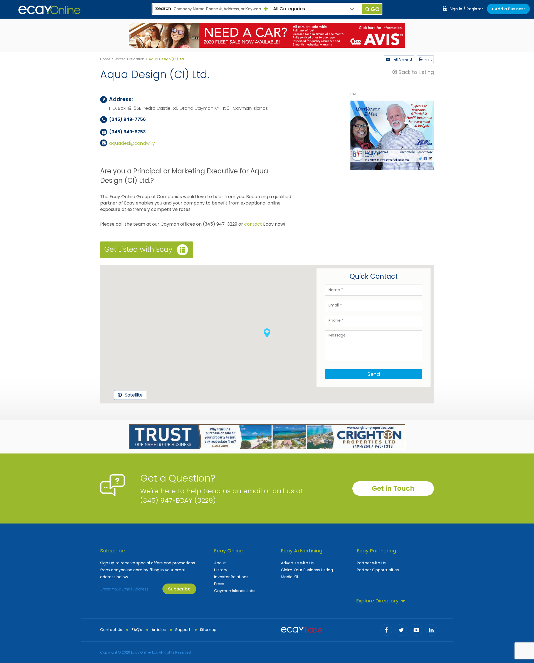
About (220, 563)
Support (183, 629)
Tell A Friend (401, 59)
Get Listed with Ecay (138, 249)
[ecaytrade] (301, 629)
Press (219, 584)
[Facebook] (386, 630)
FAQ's (137, 629)
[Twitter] (401, 630)
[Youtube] (416, 630)
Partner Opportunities (378, 570)
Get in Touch (393, 488)
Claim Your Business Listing (307, 570)
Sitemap (208, 629)
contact (253, 224)
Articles (159, 629)
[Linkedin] (431, 630)
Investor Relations (231, 577)
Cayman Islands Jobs (234, 591)
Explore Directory (377, 600)
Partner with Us (371, 563)
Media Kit (289, 577)
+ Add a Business (508, 9)
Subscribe (179, 589)
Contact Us (111, 629)
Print (428, 59)
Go (375, 9)
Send (373, 374)
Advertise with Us (297, 563)
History (220, 570)
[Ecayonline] (49, 10)
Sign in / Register (466, 9)
